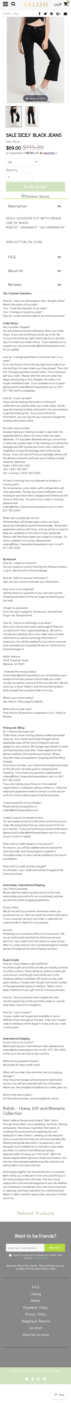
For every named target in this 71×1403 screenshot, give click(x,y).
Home (6, 13)
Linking (35, 1293)
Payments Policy (35, 1307)
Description (17, 205)
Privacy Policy (41, 1258)
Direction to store (35, 1334)
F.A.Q (35, 1287)
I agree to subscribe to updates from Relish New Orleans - (36, 1257)
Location (35, 1327)
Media (35, 1300)
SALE (16, 13)
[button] (32, 153)
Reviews (14, 284)
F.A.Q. (12, 256)
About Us (15, 270)
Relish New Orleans (29, 1370)
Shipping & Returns (35, 1321)
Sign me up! (55, 1247)
